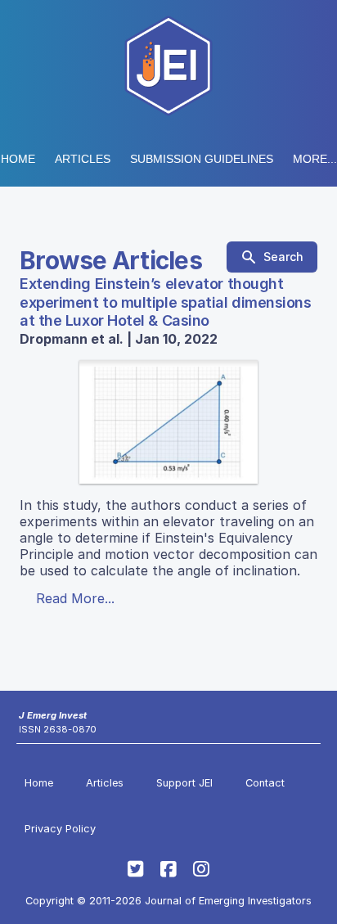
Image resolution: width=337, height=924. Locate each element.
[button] (201, 159)
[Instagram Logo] (201, 869)
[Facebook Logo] (168, 869)
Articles (82, 158)
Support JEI (184, 783)
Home (18, 158)
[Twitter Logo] (136, 869)
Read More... (75, 598)
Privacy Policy (60, 829)
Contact (265, 783)
